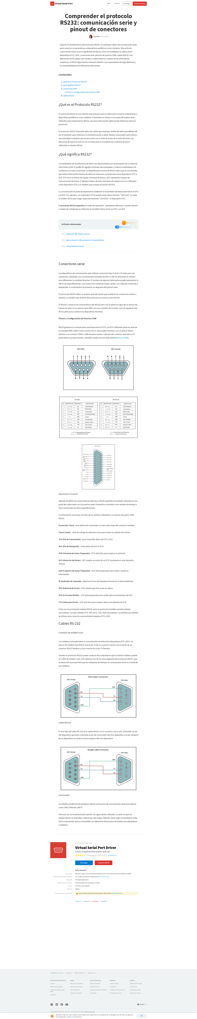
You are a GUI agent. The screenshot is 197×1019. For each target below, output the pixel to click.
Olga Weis (96, 36)
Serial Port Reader (95, 983)
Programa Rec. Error (115, 993)
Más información (117, 893)
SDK (108, 3)
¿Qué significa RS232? (72, 85)
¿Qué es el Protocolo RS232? (75, 81)
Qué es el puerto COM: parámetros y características (85, 240)
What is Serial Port (80, 973)
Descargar (126, 4)
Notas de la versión (103, 877)
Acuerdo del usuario (135, 990)
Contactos (113, 987)
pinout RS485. (123, 337)
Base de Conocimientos (76, 983)
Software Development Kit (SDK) (57, 991)
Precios (117, 3)
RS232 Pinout (91, 973)
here (71, 1017)
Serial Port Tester (94, 987)
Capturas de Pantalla (76, 993)
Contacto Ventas (139, 4)
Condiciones (133, 987)
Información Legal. (90, 1012)
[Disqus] (98, 940)
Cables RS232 (68, 95)
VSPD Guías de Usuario (76, 987)
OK (142, 1016)
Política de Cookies (135, 993)
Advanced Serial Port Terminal (98, 990)
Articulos (69, 973)
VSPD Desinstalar (75, 990)
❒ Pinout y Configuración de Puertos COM (82, 92)
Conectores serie (70, 88)
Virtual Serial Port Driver (75, 246)
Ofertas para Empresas (56, 987)
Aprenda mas (112, 855)
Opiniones (53, 995)
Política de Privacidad (136, 983)
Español (142, 1004)
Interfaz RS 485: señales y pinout (78, 234)
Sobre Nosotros (114, 983)
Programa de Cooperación (117, 990)
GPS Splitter (93, 993)
